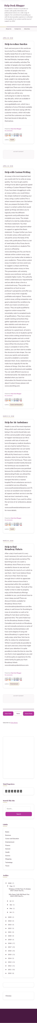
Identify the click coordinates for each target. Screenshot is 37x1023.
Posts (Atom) (14, 723)
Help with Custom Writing (17, 172)
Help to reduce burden (16, 44)
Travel (7, 866)
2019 (10, 940)
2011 (10, 970)
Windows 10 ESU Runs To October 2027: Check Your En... (20, 890)
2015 (10, 954)
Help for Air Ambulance (16, 422)
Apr (11, 905)
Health (12, 140)
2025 (10, 917)
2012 (10, 966)
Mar (11, 908)
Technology (9, 862)
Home (18, 713)
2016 (10, 951)
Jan (11, 912)
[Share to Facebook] (17, 134)
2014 (10, 958)
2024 (10, 921)
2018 (10, 943)
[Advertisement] (18, 757)
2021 (10, 932)
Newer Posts (28, 713)
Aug (11, 886)
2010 (10, 973)
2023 (10, 925)
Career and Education (16, 405)
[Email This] (6, 134)
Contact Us (18, 29)
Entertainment (14, 684)
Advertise (27, 29)
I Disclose (8, 996)
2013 (10, 962)
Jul (11, 901)
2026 (10, 883)
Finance (7, 845)
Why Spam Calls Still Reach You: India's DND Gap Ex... (19, 895)
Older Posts (8, 713)
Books (7, 832)
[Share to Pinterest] (21, 134)
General (7, 849)
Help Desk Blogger (14, 5)
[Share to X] (14, 134)
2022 (10, 928)
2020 (10, 936)
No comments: (9, 131)
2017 (10, 947)
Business (8, 835)
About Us (8, 29)
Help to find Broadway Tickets (13, 548)
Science (7, 855)
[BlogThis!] (10, 134)
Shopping (8, 859)
